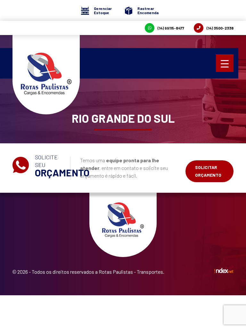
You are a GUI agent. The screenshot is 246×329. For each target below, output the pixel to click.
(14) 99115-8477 (171, 28)
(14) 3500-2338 (220, 28)
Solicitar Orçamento (208, 171)
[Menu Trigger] (225, 63)
